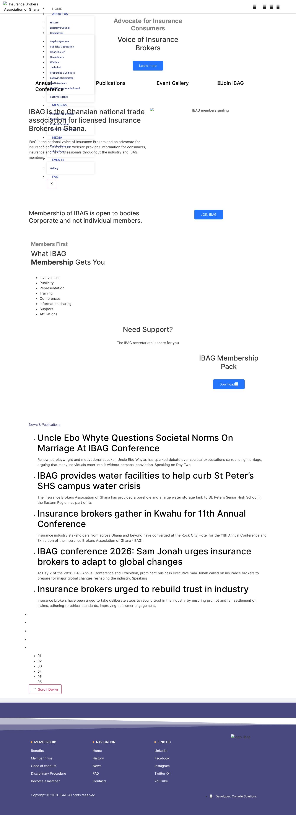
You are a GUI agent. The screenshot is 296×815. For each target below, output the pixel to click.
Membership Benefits (62, 113)
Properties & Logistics (62, 72)
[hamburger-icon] (90, 8)
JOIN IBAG (208, 214)
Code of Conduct (59, 124)
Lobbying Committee (61, 77)
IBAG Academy (58, 83)
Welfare (54, 62)
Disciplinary (57, 57)
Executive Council (60, 27)
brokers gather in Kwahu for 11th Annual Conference (141, 518)
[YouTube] (278, 7)
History (54, 22)
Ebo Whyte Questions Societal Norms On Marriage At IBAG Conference (135, 442)
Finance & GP (57, 51)
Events (58, 159)
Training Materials (60, 146)
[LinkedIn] (254, 7)
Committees (56, 32)
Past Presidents (59, 96)
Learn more (148, 66)
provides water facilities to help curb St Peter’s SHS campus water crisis (145, 480)
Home (57, 8)
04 (39, 671)
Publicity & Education (62, 46)
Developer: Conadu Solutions (236, 796)
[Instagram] (264, 7)
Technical (55, 67)
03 (39, 666)
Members (59, 105)
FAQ (55, 176)
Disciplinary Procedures (64, 129)
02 (39, 661)
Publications (57, 151)
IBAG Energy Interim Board (65, 88)
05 (39, 676)
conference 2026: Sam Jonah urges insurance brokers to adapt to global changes (144, 556)
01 (39, 656)
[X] (271, 7)
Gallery (54, 168)
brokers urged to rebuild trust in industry (143, 589)
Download (227, 384)
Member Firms (58, 118)
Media (57, 137)
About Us (60, 14)
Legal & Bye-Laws (59, 41)
